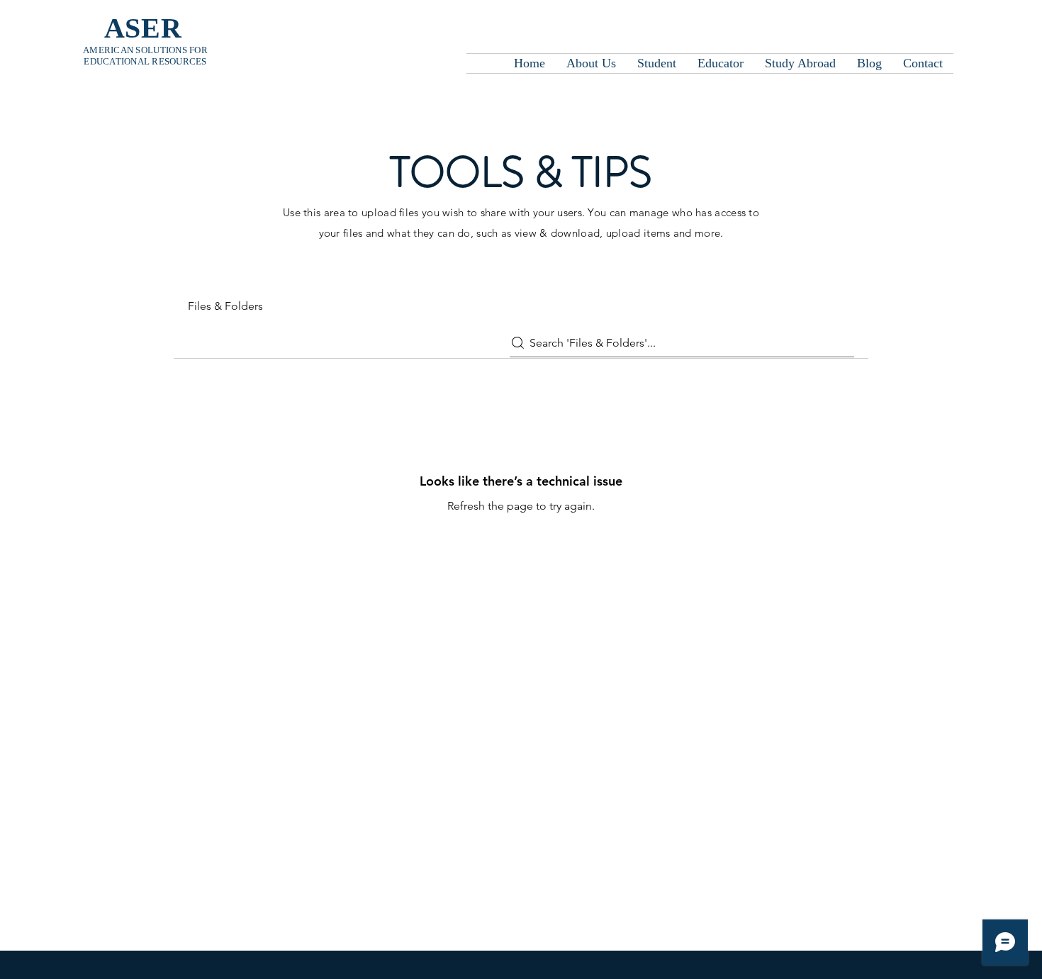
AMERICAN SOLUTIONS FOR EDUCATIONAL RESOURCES (145, 56)
